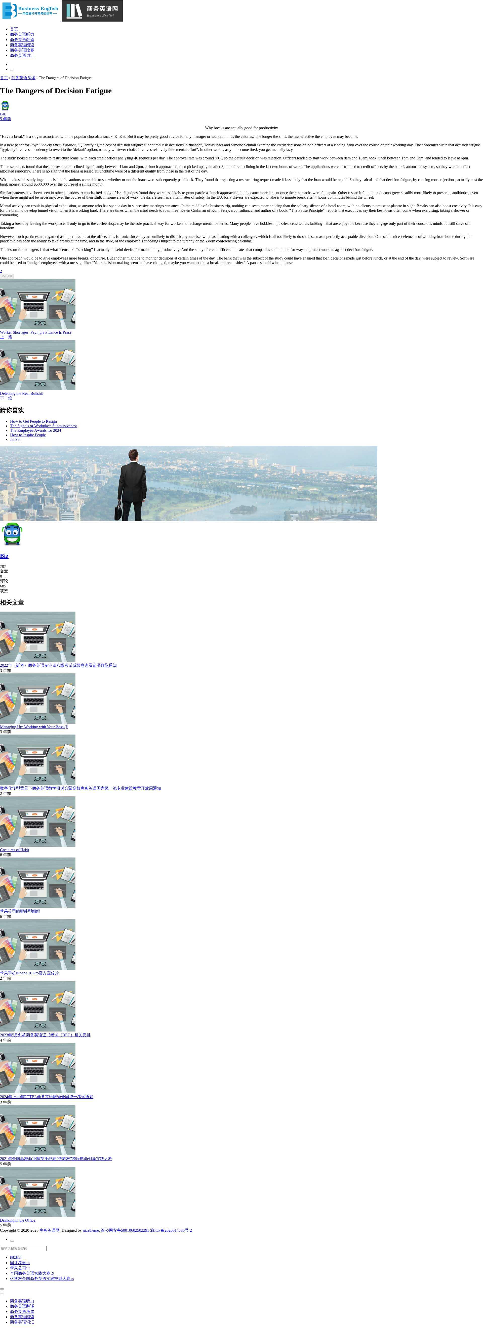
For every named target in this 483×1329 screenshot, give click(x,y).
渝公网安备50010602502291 (125, 1230)
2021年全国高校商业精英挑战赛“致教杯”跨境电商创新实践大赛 (56, 1158)
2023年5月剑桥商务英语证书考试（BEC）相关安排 (45, 1035)
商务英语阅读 (22, 45)
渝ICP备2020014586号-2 (171, 1230)
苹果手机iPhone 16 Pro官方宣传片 (29, 973)
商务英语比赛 (22, 50)
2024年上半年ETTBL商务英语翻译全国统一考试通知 (46, 1097)
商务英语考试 (22, 1311)
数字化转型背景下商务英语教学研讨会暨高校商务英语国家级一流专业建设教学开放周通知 (80, 788)
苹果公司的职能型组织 (20, 911)
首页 (14, 29)
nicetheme (91, 1230)
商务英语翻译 (22, 39)
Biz (4, 555)
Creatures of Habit (14, 850)
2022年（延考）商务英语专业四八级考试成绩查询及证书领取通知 (58, 665)
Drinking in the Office (17, 1220)
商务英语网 (49, 1230)
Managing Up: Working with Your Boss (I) (34, 727)
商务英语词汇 (22, 55)
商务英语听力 (22, 34)
